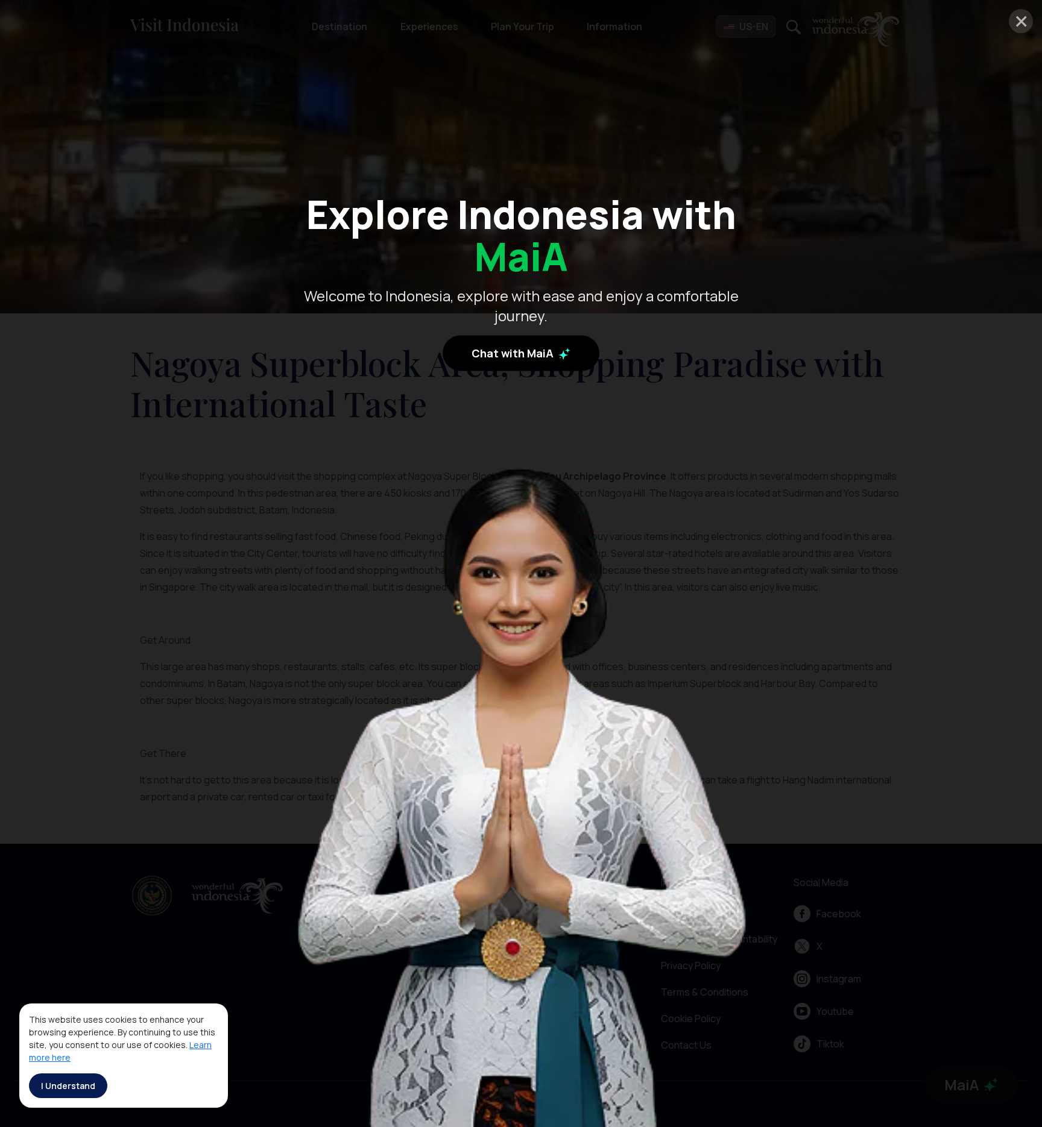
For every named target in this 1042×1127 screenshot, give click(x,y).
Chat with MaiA (514, 352)
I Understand (68, 1085)
